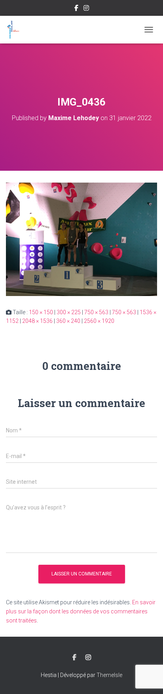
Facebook (76, 9)
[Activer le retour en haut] (147, 678)
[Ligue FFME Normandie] (16, 30)
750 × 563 (96, 312)
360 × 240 (68, 321)
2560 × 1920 (99, 321)
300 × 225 (69, 312)
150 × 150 (41, 312)
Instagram (86, 9)
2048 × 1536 (37, 321)
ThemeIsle (109, 675)
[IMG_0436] (81, 239)
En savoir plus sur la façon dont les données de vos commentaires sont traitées (80, 611)
